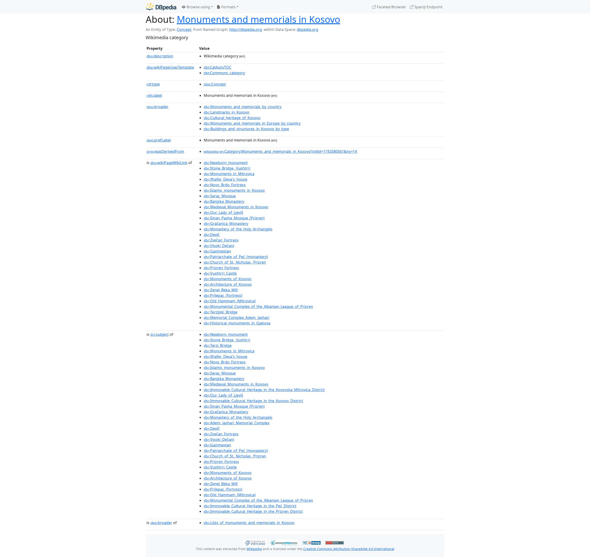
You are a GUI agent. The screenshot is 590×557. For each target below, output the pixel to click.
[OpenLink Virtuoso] (254, 542)
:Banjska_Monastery (224, 201)
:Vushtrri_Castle (220, 273)
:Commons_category (224, 72)
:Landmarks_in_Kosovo (226, 112)
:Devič (212, 234)
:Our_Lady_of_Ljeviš (223, 212)
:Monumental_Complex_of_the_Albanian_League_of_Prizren (258, 306)
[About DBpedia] (161, 7)
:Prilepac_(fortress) (223, 295)
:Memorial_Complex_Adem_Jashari (236, 317)
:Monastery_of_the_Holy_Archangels (238, 229)
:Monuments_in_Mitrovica (229, 173)
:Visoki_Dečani (219, 245)
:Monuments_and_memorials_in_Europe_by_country (252, 123)
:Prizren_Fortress (221, 267)
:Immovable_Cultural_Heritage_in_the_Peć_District (250, 505)
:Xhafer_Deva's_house (225, 179)
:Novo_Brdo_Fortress (225, 184)
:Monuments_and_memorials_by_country (242, 106)
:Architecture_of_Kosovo (228, 284)
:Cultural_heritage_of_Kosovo (232, 117)
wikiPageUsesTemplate (170, 67)
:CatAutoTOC (217, 67)
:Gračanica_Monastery (226, 223)
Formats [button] (228, 6)
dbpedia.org (307, 29)
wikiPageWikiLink (168, 162)
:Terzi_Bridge (218, 345)
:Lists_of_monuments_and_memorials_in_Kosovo (249, 522)
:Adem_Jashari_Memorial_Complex (236, 422)
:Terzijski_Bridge (220, 312)
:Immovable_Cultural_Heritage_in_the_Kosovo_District (253, 400)
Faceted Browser (391, 6)
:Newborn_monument (226, 162)
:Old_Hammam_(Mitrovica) (230, 301)
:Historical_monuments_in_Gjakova (237, 323)
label (154, 95)
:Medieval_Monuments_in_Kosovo (236, 206)
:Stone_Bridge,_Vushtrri (227, 168)
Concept (184, 29)
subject (159, 334)
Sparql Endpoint (427, 6)
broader (157, 106)
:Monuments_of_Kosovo (227, 278)
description (160, 56)
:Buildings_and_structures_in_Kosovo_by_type (246, 128)
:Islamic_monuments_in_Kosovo (234, 190)
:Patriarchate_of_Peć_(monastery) (236, 256)
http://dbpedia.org (245, 29)
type (153, 84)
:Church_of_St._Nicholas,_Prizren (235, 262)
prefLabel (159, 140)
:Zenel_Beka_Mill (221, 289)
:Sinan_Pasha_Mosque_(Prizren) (234, 218)
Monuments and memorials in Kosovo (258, 19)
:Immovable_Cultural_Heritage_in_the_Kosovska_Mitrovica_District (264, 389)
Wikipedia (254, 549)
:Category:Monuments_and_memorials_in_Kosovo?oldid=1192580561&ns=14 (280, 151)
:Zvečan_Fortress (221, 240)
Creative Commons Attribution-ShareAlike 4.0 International (348, 549)
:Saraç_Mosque (220, 195)
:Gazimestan (217, 251)
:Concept (215, 84)
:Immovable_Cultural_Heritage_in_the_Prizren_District (253, 511)
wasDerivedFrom (165, 151)
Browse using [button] (198, 6)
